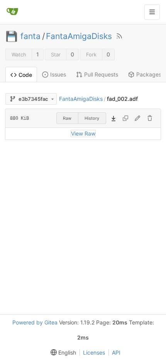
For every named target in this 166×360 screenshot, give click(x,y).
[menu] (61, 352)
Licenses (94, 352)
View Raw (83, 133)
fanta (30, 36)
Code (25, 74)
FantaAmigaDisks (79, 36)
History (92, 118)
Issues (58, 74)
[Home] (12, 12)
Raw (67, 118)
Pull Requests (101, 74)
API (116, 352)
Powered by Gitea (35, 322)
